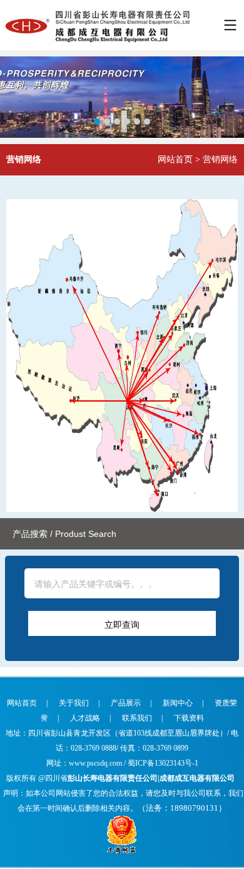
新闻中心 (178, 703)
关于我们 (74, 703)
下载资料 (189, 718)
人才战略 (85, 718)
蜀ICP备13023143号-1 (163, 763)
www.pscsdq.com (96, 763)
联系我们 (137, 718)
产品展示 (126, 703)
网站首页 (175, 159)
